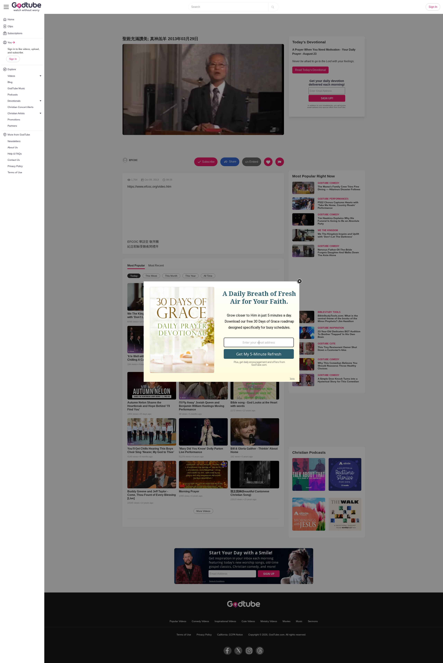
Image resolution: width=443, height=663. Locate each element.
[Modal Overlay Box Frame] (221, 331)
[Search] (272, 7)
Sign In (13, 59)
